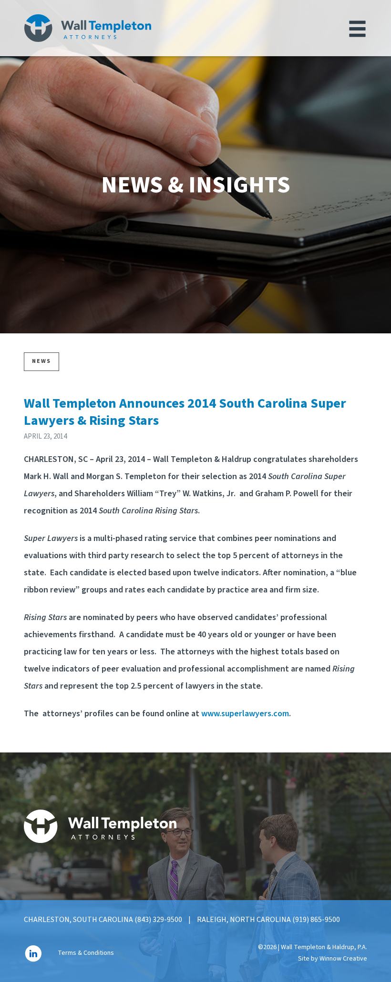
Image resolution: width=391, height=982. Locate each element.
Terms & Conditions (86, 953)
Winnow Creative (343, 958)
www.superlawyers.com (245, 714)
